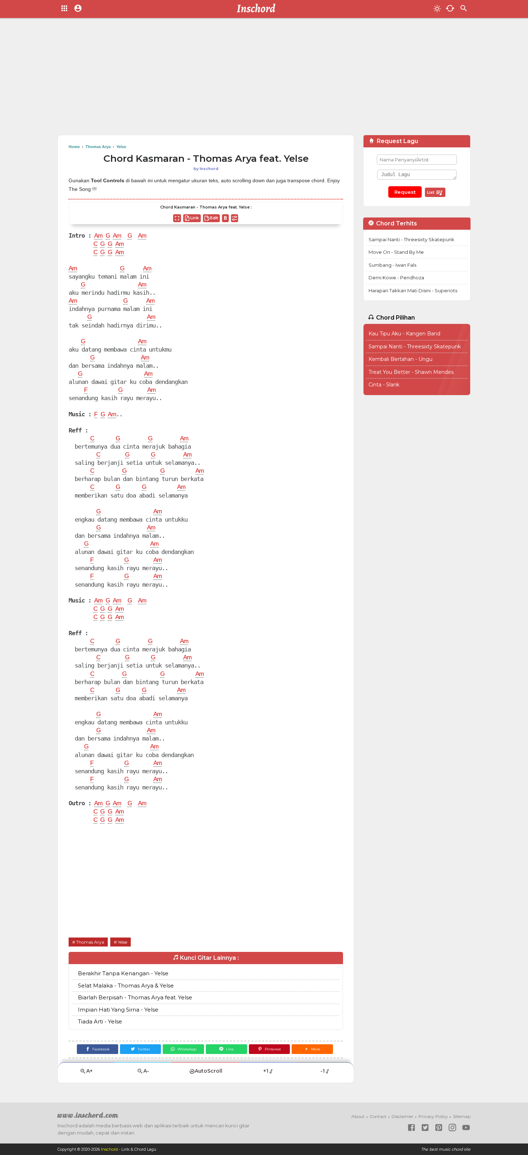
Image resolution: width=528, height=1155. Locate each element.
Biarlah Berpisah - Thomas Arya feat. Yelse (135, 997)
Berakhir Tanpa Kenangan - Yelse (123, 973)
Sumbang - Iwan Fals (392, 265)
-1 (322, 1071)
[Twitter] (425, 1127)
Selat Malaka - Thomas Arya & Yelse (126, 985)
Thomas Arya (90, 942)
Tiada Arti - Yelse (100, 1021)
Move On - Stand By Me (396, 252)
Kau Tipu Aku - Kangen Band (404, 333)
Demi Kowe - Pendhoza (396, 277)
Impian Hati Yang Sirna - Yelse (118, 1009)
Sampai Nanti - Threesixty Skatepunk (411, 239)
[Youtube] (466, 1127)
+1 (265, 1071)
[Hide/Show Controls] (234, 218)
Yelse (122, 942)
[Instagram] (452, 1127)
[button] (312, 1049)
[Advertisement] (264, 79)
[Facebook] (411, 1127)
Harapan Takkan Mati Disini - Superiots (413, 290)
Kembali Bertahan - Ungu (400, 359)
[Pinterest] (438, 1127)
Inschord (109, 1149)
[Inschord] (258, 9)
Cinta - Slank (384, 384)
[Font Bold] (225, 218)
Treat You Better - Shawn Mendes (411, 372)
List (431, 192)
